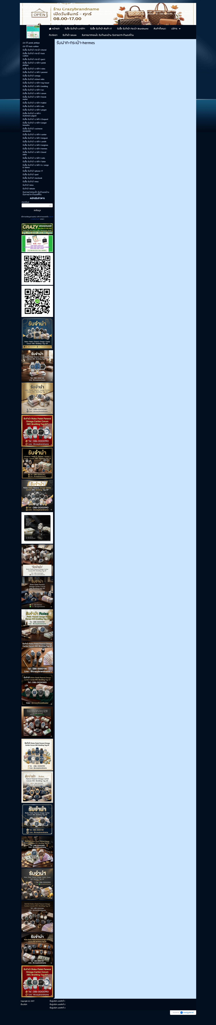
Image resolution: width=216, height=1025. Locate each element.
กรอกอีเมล (25, 202)
